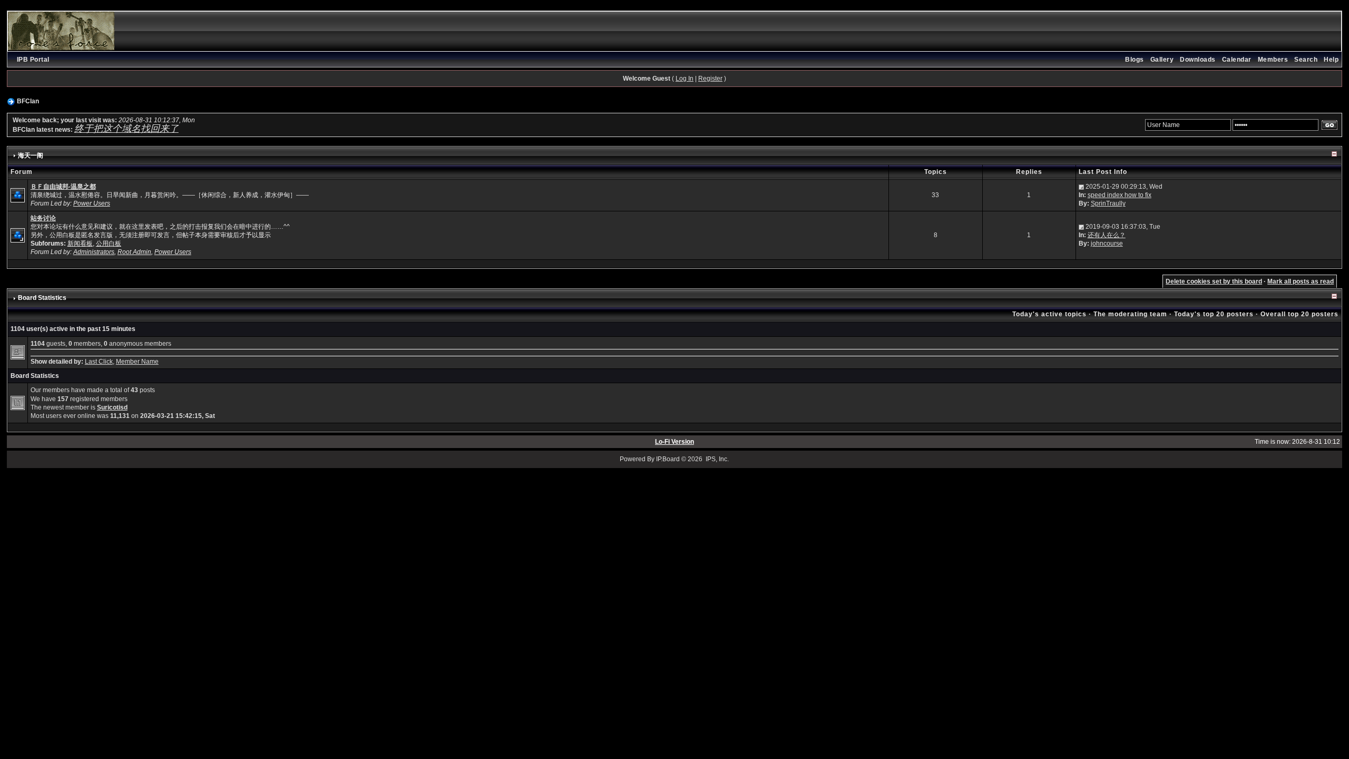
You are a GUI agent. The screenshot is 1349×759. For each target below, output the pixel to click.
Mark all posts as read (1300, 281)
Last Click (99, 361)
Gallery (1162, 59)
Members (1273, 59)
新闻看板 (80, 243)
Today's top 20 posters (1214, 314)
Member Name (137, 361)
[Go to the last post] (1081, 186)
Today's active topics (1049, 314)
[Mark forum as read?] (18, 195)
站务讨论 (43, 218)
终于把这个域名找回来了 (126, 128)
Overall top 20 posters (1299, 314)
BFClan (28, 101)
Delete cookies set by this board (1214, 281)
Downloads (1198, 59)
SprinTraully (1108, 203)
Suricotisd (112, 407)
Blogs (1134, 59)
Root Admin (134, 252)
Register (710, 78)
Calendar (1237, 59)
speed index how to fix (1119, 195)
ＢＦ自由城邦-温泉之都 (63, 186)
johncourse (1107, 243)
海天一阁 (30, 155)
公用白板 (108, 243)
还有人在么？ (1107, 235)
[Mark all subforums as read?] (18, 234)
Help (1331, 59)
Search (1305, 59)
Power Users (91, 203)
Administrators (93, 252)
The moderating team (1130, 314)
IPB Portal (33, 59)
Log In (684, 78)
